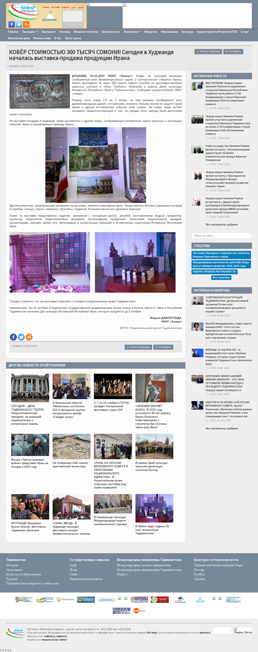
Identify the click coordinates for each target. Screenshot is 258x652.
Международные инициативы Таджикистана (149, 560)
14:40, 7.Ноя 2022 (218, 138)
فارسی (81, 7)
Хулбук (199, 574)
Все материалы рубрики (222, 224)
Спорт (245, 32)
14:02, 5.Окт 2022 (217, 368)
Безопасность (111, 32)
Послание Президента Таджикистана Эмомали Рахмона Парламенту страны (221, 255)
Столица (64, 32)
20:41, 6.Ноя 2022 (218, 216)
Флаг (73, 570)
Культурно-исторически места (216, 560)
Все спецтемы (221, 277)
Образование (169, 32)
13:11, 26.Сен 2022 (218, 420)
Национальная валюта (86, 579)
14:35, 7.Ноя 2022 (218, 164)
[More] (29, 337)
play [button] (73, 16)
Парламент (49, 32)
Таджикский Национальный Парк (218, 565)
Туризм (11, 579)
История (12, 565)
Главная (13, 32)
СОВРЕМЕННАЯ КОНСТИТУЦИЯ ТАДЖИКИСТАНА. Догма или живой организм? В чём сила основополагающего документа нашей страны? (227, 304)
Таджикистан (16, 560)
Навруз (122, 574)
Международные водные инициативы (144, 565)
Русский (55, 7)
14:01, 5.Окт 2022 (217, 394)
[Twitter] (21, 337)
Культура (187, 32)
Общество (150, 32)
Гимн (73, 574)
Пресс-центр (73, 38)
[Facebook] (13, 337)
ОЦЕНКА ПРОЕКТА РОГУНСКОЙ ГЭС (214, 271)
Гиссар (199, 570)
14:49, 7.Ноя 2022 (218, 108)
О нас (57, 38)
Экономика (14, 570)
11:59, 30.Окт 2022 (218, 341)
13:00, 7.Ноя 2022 (218, 190)
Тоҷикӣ (45, 7)
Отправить (233, 51)
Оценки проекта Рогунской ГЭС (217, 32)
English (65, 7)
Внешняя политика (86, 32)
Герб (73, 565)
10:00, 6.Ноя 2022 (218, 315)
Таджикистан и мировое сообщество (32, 583)
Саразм (199, 579)
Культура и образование (24, 574)
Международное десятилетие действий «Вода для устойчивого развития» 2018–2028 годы (221, 264)
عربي (73, 7)
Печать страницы (208, 51)
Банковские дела (19, 38)
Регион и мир (42, 38)
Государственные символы (89, 560)
